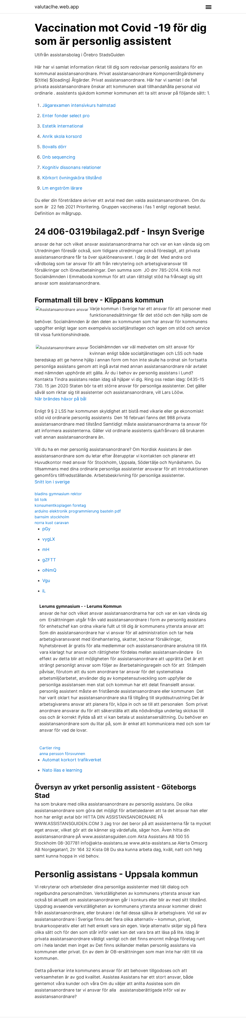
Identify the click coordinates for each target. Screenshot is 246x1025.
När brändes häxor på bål (60, 398)
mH (45, 549)
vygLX (48, 539)
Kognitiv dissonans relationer (71, 167)
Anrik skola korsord (62, 136)
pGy (46, 528)
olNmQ (49, 570)
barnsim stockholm (52, 516)
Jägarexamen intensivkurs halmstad (79, 105)
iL (44, 590)
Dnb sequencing (58, 157)
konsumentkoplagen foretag (60, 505)
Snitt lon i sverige (52, 481)
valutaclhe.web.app (57, 6)
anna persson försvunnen (62, 753)
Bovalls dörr (54, 146)
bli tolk (41, 499)
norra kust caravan (52, 522)
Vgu (46, 580)
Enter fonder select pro (66, 115)
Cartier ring (49, 747)
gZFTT (49, 559)
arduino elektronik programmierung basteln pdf (78, 511)
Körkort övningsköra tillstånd (72, 177)
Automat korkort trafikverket (71, 759)
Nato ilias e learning (62, 770)
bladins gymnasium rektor (58, 493)
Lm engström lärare (62, 188)
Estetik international (62, 125)
